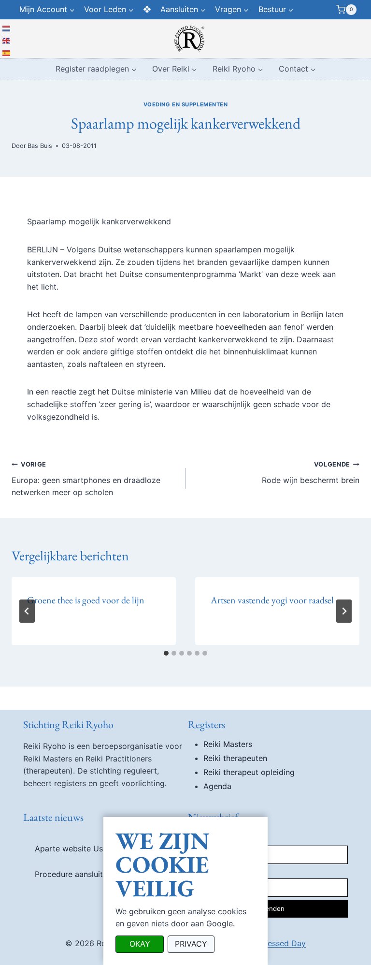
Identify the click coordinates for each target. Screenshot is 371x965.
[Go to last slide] (27, 611)
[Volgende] (344, 611)
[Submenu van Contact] (297, 69)
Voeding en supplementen (185, 104)
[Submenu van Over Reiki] (174, 69)
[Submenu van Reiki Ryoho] (238, 69)
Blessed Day (283, 943)
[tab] (166, 653)
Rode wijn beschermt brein (310, 473)
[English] (6, 40)
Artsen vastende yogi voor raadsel (272, 600)
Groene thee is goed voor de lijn (85, 600)
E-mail (197, 869)
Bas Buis (40, 145)
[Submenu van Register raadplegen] (96, 69)
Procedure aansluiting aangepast (95, 874)
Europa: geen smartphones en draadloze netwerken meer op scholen (86, 479)
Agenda (217, 786)
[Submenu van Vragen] (232, 9)
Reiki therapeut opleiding (249, 772)
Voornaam (203, 836)
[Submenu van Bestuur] (276, 9)
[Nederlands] (6, 27)
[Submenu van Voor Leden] (108, 9)
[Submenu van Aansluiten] (183, 9)
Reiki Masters (227, 744)
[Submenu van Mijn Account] (46, 9)
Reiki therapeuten (235, 758)
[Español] (6, 52)
